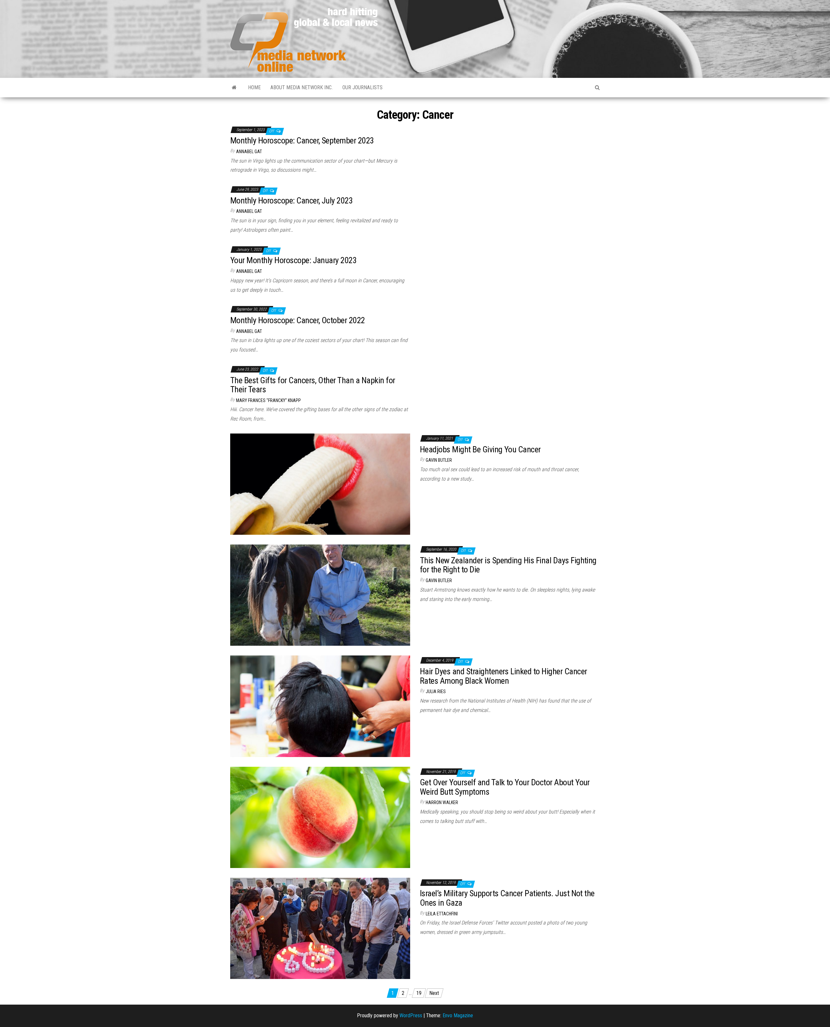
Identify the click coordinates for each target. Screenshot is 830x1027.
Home (254, 87)
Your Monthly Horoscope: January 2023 (293, 260)
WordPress (410, 1015)
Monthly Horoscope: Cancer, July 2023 (291, 200)
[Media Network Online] (234, 87)
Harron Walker (442, 802)
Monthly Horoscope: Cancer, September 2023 (302, 140)
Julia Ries (436, 691)
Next (434, 993)
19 (418, 993)
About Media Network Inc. (301, 87)
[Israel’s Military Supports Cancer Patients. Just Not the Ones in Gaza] (320, 928)
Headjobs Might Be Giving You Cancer (480, 449)
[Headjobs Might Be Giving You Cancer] (320, 484)
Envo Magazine (458, 1015)
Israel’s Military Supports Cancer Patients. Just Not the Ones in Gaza (507, 898)
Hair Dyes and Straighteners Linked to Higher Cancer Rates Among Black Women (503, 676)
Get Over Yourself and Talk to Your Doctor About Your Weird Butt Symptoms (505, 787)
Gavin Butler (439, 460)
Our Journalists (362, 87)
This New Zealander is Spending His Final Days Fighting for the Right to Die (508, 565)
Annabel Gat (249, 151)
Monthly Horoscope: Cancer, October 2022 (297, 320)
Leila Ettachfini (442, 913)
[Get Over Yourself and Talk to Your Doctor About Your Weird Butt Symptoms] (320, 817)
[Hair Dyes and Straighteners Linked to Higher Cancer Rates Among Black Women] (320, 706)
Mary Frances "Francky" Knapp (268, 400)
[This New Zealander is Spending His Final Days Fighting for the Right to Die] (320, 595)
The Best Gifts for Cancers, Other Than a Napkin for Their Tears (312, 385)
